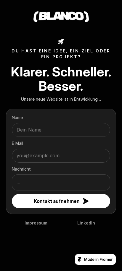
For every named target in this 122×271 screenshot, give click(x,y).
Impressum (36, 222)
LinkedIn (86, 222)
